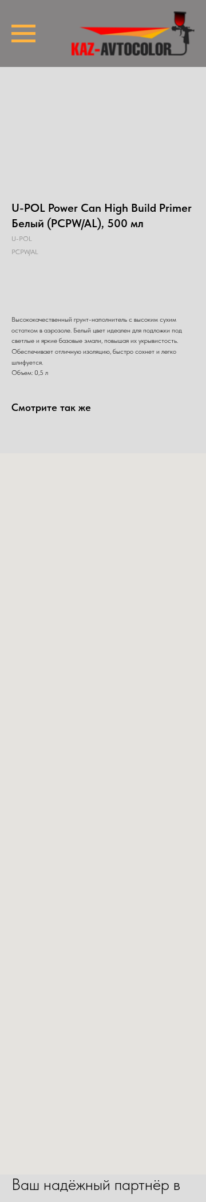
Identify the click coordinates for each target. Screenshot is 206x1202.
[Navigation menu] (23, 34)
